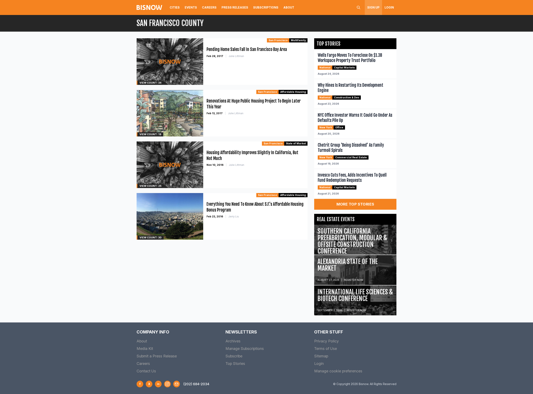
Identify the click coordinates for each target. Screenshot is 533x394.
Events (191, 7)
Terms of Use (325, 348)
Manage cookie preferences (338, 371)
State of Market (296, 143)
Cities (175, 7)
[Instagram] (167, 384)
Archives (232, 341)
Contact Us (146, 371)
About (288, 7)
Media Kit (145, 348)
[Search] (358, 7)
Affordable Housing (293, 91)
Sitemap (321, 356)
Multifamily (298, 40)
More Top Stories (355, 204)
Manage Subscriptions (244, 348)
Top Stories (235, 363)
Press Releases (235, 7)
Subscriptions (265, 7)
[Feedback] (176, 384)
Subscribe (233, 356)
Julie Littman (236, 56)
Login (389, 7)
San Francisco (278, 40)
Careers (209, 7)
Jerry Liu (233, 216)
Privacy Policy (326, 341)
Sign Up (373, 7)
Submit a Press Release (157, 356)
